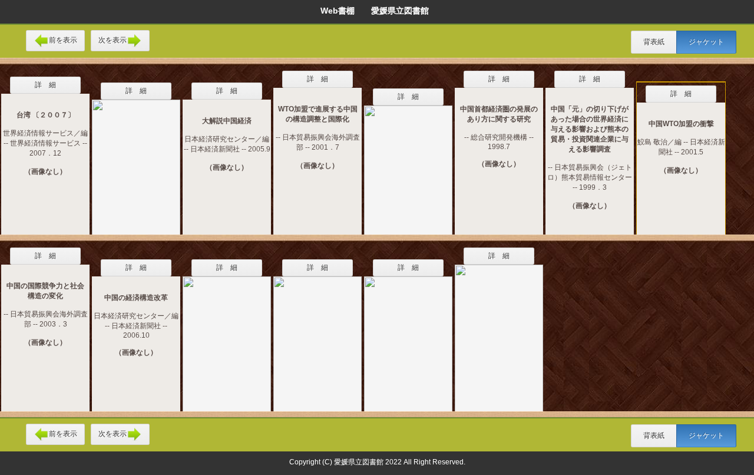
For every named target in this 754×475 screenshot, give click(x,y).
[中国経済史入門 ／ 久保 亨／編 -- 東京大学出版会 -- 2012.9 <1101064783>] (227, 336)
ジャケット (706, 42)
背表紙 (653, 42)
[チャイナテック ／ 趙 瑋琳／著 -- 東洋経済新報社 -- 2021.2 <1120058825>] (408, 162)
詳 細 (45, 85)
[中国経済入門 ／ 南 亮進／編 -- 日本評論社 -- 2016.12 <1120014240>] (408, 336)
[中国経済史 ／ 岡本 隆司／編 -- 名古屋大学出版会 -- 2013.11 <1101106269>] (317, 336)
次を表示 (112, 40)
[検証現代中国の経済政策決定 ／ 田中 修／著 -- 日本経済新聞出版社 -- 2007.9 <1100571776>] (136, 159)
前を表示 (63, 40)
